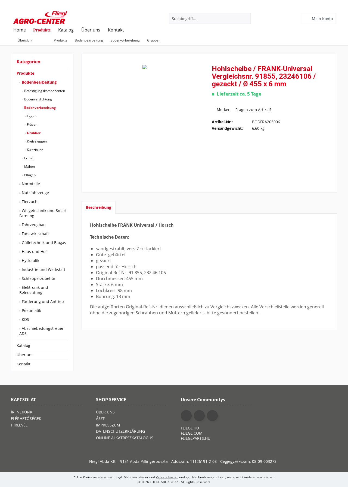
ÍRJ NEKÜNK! (22, 412)
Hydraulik (30, 260)
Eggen (31, 116)
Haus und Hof (34, 251)
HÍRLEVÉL (19, 425)
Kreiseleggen (36, 141)
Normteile (30, 183)
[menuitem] (319, 18)
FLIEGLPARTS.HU (195, 438)
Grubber (33, 133)
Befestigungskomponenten (44, 90)
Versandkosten (167, 477)
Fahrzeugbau (33, 224)
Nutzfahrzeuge (35, 192)
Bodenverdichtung (37, 99)
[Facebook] (186, 415)
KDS (25, 319)
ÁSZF (100, 418)
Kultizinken (34, 149)
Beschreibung (98, 207)
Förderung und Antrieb (42, 301)
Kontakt (23, 363)
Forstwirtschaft (35, 233)
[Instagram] (212, 415)
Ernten (28, 158)
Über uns (25, 354)
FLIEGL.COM (192, 433)
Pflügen (29, 175)
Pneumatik (31, 310)
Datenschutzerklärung (120, 431)
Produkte (25, 73)
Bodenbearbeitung (39, 82)
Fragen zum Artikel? (252, 109)
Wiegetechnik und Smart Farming (43, 213)
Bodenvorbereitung (39, 107)
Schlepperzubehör (38, 278)
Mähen (29, 166)
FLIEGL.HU (190, 428)
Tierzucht (30, 201)
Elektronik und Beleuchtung (33, 290)
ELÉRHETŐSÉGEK (26, 418)
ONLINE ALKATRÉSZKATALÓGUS (124, 437)
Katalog (23, 345)
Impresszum (108, 425)
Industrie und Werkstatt (43, 269)
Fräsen (31, 124)
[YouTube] (199, 415)
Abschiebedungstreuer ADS (41, 331)
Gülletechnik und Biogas (43, 242)
